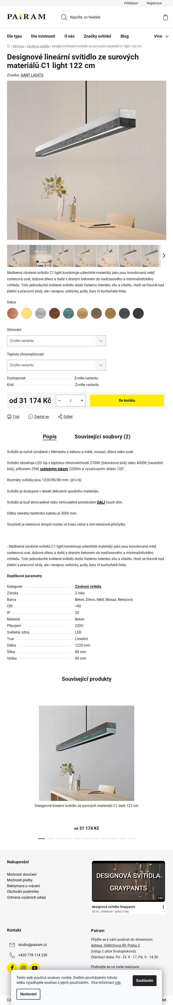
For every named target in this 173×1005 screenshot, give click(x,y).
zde (118, 982)
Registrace (154, 3)
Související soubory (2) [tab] (102, 436)
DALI (101, 502)
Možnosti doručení (21, 875)
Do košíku (127, 400)
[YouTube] (35, 968)
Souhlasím (144, 980)
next (162, 771)
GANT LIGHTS (32, 75)
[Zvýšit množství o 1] (82, 400)
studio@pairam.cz (32, 945)
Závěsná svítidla (88, 586)
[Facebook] (12, 968)
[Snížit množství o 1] (59, 400)
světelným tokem (54, 469)
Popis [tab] (50, 436)
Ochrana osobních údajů (26, 898)
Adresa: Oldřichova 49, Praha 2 (115, 945)
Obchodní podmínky (23, 892)
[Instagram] (23, 968)
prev (10, 771)
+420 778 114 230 (32, 955)
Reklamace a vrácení (23, 886)
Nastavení (28, 994)
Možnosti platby (20, 880)
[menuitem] (14, 36)
